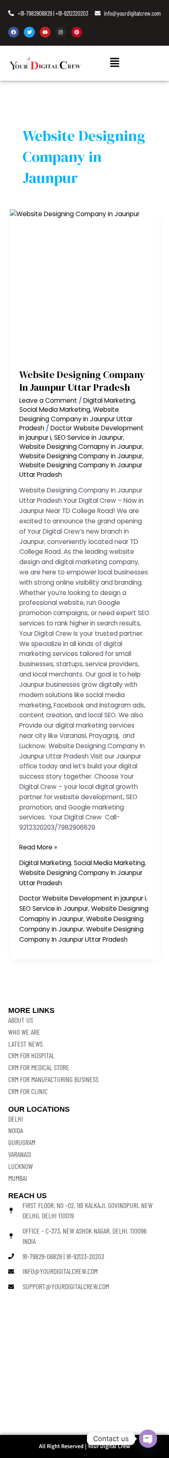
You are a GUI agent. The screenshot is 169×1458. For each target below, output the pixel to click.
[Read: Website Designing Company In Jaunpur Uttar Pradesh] (84, 284)
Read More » (38, 846)
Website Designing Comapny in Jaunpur (80, 446)
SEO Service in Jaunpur (88, 437)
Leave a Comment (48, 400)
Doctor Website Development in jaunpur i (82, 898)
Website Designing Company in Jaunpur (80, 456)
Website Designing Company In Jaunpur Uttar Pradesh (82, 381)
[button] (115, 63)
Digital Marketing (109, 400)
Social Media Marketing (54, 409)
